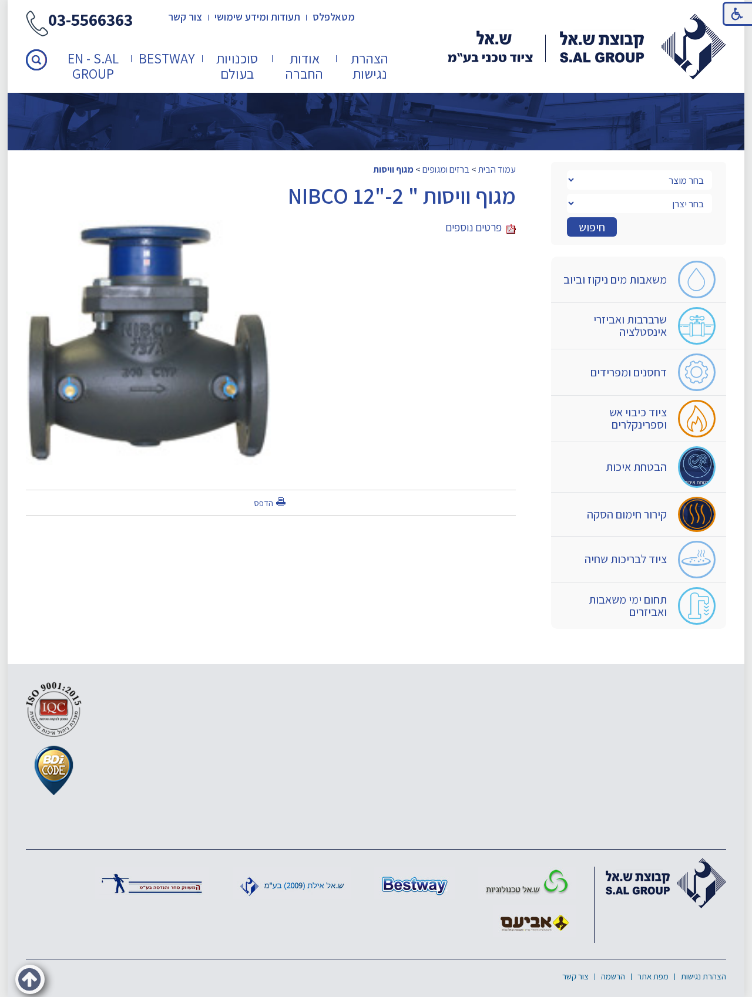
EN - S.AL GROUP (93, 66)
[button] (36, 60)
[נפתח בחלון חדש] (527, 883)
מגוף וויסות (393, 169)
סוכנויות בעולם (237, 66)
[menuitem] (370, 66)
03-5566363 (90, 21)
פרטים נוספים (475, 227)
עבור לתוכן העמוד (376, 11)
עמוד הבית (497, 169)
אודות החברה (304, 66)
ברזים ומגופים (445, 169)
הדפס (263, 502)
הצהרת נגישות (369, 66)
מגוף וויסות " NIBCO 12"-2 (402, 195)
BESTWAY (167, 58)
